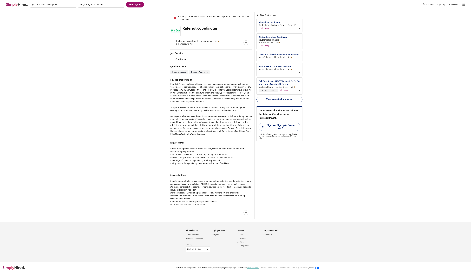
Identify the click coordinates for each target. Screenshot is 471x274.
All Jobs (240, 235)
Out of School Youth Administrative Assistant (279, 54)
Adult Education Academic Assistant (275, 66)
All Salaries (241, 238)
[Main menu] (463, 4)
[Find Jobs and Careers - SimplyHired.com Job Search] (17, 4)
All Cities (240, 242)
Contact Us (267, 235)
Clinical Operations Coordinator (273, 37)
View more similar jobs (277, 99)
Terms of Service (264, 136)
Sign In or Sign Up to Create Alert (280, 126)
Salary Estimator (192, 235)
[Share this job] (245, 42)
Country (189, 244)
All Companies (243, 246)
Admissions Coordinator (269, 22)
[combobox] (53, 4)
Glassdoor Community (194, 238)
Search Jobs (135, 4)
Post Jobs (430, 4)
